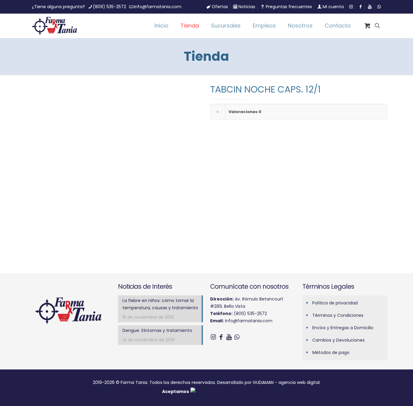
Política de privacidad (335, 303)
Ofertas (219, 7)
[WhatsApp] (237, 337)
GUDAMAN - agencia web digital (286, 382)
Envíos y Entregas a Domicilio (342, 328)
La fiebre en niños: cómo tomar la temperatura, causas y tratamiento (160, 304)
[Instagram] (213, 337)
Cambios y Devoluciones (338, 340)
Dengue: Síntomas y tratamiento (157, 330)
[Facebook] (221, 337)
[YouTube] (229, 337)
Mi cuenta (332, 7)
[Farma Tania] (54, 26)
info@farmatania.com (157, 7)
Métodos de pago (331, 352)
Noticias (246, 7)
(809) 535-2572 (109, 7)
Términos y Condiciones (337, 315)
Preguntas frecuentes (288, 7)
